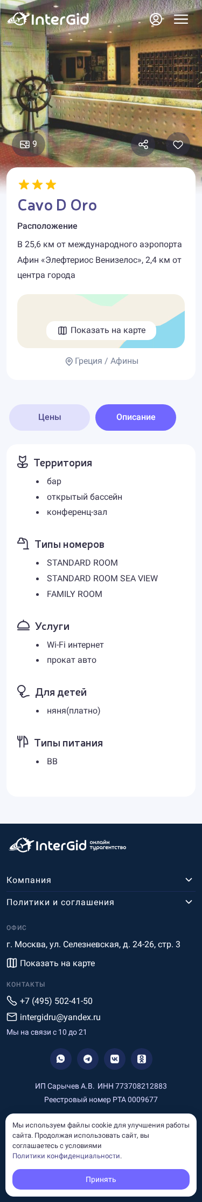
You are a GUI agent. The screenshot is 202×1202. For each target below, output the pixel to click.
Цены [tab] (49, 417)
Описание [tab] (136, 417)
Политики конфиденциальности (66, 1156)
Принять (101, 1179)
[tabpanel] (101, 620)
